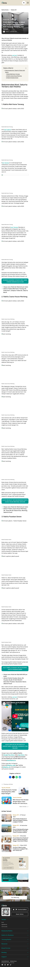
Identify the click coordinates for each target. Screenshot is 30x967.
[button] (19, 914)
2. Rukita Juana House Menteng (14, 76)
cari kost (14, 55)
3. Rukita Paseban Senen (12, 77)
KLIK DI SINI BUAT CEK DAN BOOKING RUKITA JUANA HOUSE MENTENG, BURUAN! (15, 501)
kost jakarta (7, 129)
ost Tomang (5, 163)
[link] (8, 868)
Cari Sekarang (15, 897)
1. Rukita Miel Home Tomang (13, 74)
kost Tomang (14, 227)
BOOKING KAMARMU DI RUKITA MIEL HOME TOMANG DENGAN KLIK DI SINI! (15, 281)
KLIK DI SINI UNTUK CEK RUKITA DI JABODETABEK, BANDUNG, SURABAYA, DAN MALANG (15, 746)
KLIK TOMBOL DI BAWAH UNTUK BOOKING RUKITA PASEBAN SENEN (15, 668)
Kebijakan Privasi (13, 961)
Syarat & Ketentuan (5, 961)
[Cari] (24, 3)
